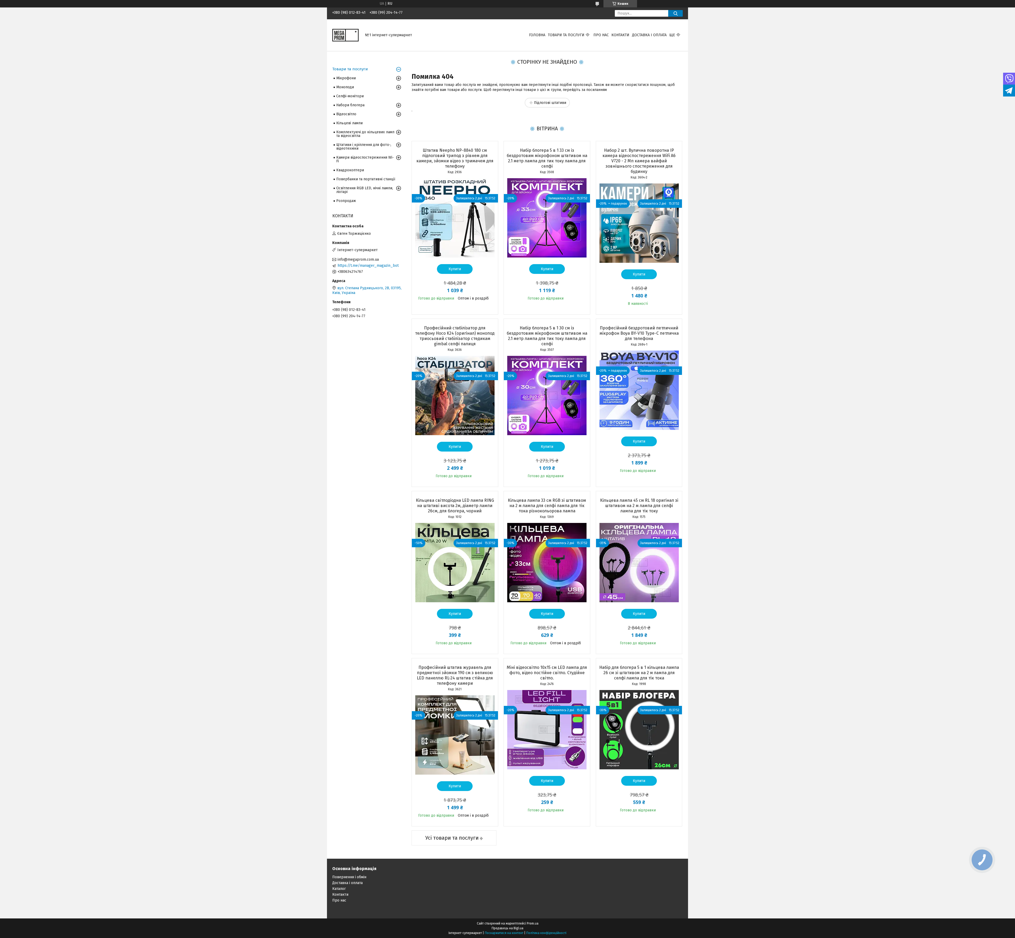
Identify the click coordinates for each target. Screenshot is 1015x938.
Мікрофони (346, 78)
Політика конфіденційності (546, 933)
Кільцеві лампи (349, 123)
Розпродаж (346, 201)
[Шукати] (675, 13)
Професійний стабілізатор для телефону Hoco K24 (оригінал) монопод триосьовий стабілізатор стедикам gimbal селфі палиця (455, 335)
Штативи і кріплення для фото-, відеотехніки (363, 146)
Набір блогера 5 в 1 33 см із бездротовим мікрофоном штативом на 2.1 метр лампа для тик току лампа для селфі (547, 158)
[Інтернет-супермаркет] (345, 35)
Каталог (339, 888)
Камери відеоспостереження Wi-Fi (365, 159)
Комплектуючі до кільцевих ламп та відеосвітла (365, 134)
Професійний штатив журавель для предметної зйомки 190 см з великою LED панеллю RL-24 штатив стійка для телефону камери (455, 675)
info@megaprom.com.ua (358, 259)
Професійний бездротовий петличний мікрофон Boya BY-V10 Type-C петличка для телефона (639, 333)
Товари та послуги (566, 35)
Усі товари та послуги (452, 838)
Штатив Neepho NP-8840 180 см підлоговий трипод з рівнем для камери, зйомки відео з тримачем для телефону (454, 158)
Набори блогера (350, 105)
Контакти (620, 35)
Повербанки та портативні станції (365, 179)
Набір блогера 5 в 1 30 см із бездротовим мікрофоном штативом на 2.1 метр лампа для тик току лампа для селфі (547, 335)
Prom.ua (532, 923)
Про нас (601, 35)
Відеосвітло (346, 114)
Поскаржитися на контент (504, 933)
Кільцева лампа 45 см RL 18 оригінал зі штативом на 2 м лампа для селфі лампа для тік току (639, 505)
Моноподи (345, 87)
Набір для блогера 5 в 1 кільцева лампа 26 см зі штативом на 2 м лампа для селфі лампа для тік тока (639, 672)
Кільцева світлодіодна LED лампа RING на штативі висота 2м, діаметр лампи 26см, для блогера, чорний (455, 505)
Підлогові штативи (550, 102)
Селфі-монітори (350, 96)
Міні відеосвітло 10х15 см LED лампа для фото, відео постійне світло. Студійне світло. (547, 672)
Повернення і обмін (349, 877)
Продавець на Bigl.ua (507, 928)
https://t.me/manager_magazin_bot (368, 265)
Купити (455, 269)
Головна (537, 35)
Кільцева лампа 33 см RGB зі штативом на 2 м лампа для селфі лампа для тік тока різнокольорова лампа (547, 505)
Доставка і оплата (649, 35)
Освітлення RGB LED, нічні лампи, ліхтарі (364, 190)
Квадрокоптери (350, 170)
